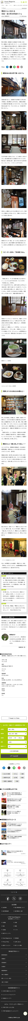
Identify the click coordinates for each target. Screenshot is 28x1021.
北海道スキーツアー (7, 998)
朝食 (22, 777)
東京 (4, 926)
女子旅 (15, 777)
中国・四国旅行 (4, 974)
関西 (16, 926)
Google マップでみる (14, 718)
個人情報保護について (20, 907)
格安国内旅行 (4, 954)
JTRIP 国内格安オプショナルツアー (10, 1011)
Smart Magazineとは (7, 938)
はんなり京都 (7, 774)
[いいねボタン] (25, 1013)
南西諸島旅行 (4, 970)
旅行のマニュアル (7, 933)
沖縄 (16, 922)
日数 (2, 742)
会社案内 (5, 907)
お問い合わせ (18, 941)
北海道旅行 (3, 962)
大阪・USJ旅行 (4, 982)
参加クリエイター (7, 945)
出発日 (2, 737)
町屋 (17, 781)
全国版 (4, 922)
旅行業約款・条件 (19, 911)
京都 (22, 774)
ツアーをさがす (14, 756)
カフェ (15, 774)
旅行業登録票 (6, 911)
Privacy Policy (6, 941)
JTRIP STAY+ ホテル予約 (8, 1007)
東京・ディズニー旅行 (6, 978)
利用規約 (17, 938)
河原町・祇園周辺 (8, 781)
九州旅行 (3, 966)
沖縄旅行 (3, 958)
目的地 (2, 733)
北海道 (4, 929)
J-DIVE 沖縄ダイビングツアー (9, 991)
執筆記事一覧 (22, 647)
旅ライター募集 (18, 945)
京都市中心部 (7, 777)
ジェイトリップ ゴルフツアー (9, 994)
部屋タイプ (3, 746)
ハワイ (16, 929)
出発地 (2, 729)
